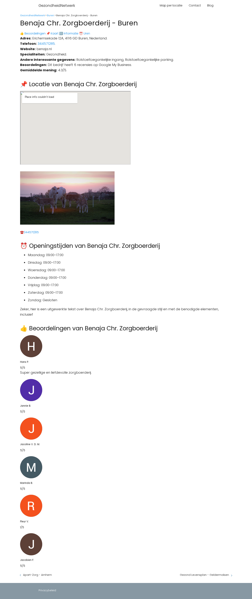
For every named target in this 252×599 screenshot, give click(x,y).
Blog (210, 5)
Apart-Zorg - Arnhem (37, 575)
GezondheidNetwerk (57, 5)
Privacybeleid (47, 590)
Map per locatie (171, 5)
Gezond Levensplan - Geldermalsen (204, 575)
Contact (195, 5)
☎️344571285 (29, 232)
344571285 (46, 43)
